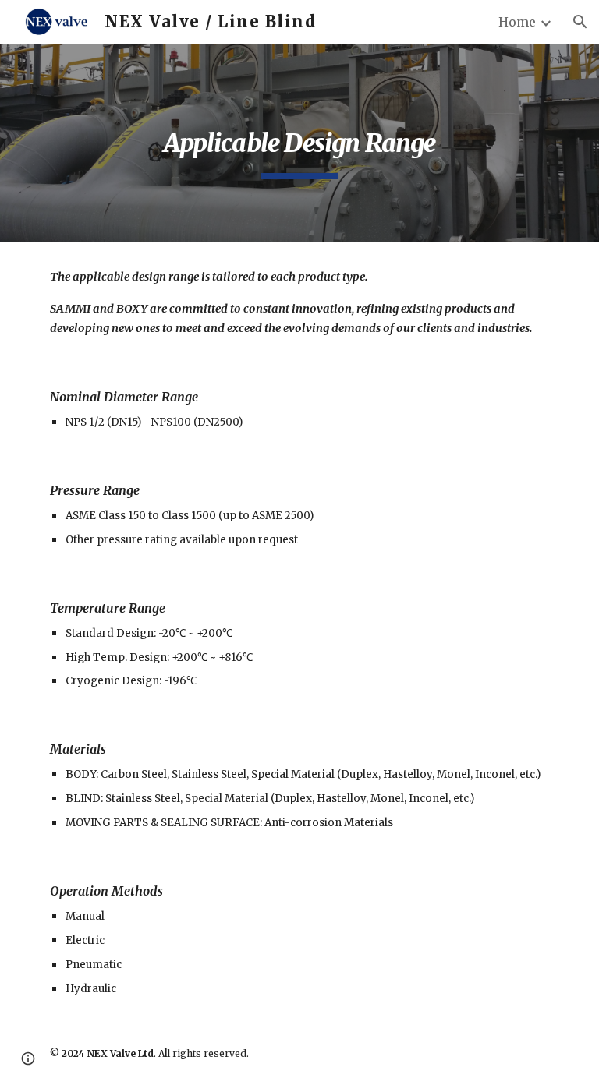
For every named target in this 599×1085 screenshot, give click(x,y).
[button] (580, 22)
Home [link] (517, 22)
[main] (299, 143)
